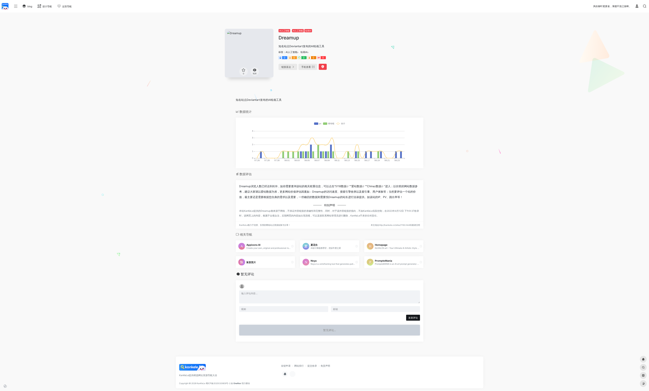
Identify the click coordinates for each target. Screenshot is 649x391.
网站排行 (299, 365)
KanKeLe (201, 383)
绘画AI (308, 30)
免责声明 (325, 365)
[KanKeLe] (192, 368)
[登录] (637, 6)
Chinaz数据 (374, 186)
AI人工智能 (284, 30)
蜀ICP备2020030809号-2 (218, 383)
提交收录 (312, 365)
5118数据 (340, 186)
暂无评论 (247, 274)
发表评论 (413, 317)
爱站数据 (356, 186)
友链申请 (286, 365)
